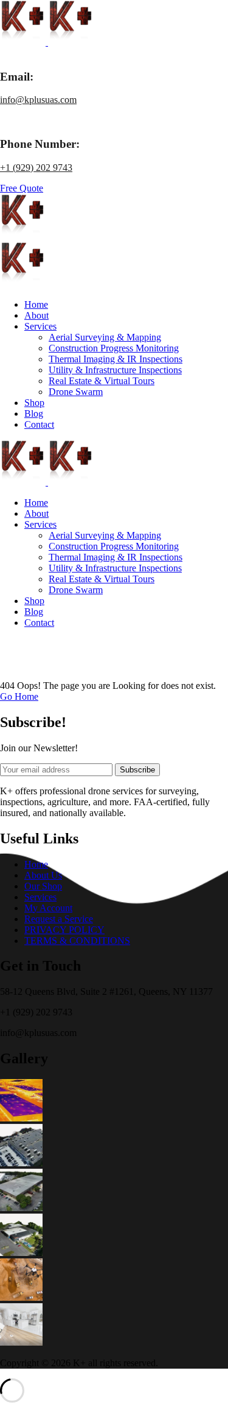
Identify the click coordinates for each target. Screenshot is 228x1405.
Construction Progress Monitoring (114, 348)
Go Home (19, 696)
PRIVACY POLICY (64, 930)
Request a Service (58, 919)
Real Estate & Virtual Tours (101, 381)
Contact (39, 424)
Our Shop (43, 886)
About (36, 315)
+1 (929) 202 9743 (36, 167)
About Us (43, 875)
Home (36, 304)
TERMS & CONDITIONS (77, 940)
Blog (33, 413)
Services (40, 326)
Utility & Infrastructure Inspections (115, 370)
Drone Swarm (76, 392)
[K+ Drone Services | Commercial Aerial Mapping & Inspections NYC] (24, 42)
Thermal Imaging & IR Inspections (115, 359)
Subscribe (137, 769)
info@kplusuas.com (38, 100)
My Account (48, 908)
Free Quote (21, 188)
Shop (34, 402)
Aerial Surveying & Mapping (105, 337)
